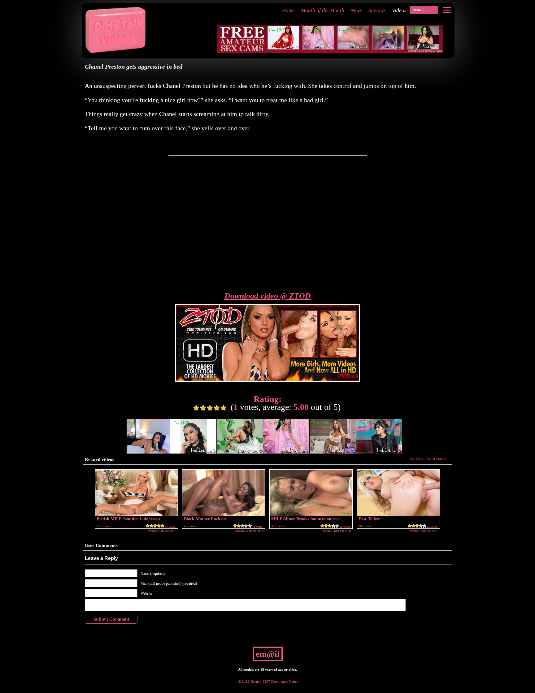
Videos (399, 10)
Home (288, 10)
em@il (268, 654)
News (356, 10)
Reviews (377, 10)
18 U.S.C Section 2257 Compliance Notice (267, 681)
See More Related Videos (428, 459)
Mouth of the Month (322, 10)
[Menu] (447, 10)
